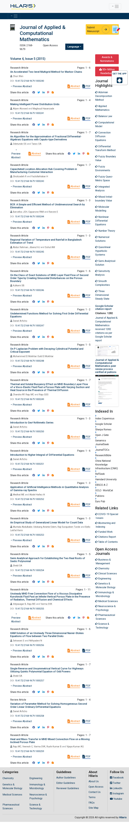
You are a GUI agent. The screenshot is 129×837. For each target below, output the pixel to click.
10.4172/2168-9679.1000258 (29, 716)
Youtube (117, 798)
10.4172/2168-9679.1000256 (29, 645)
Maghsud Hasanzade (43, 108)
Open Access (96, 786)
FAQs (92, 802)
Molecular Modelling (102, 208)
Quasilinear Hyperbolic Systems (103, 251)
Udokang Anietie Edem (44, 527)
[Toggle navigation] (115, 6)
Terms (92, 797)
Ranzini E (53, 212)
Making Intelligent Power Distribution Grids (34, 104)
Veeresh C (27, 746)
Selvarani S (18, 640)
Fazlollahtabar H (39, 176)
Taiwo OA (36, 144)
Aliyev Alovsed (20, 108)
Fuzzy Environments (102, 168)
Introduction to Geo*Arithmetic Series (31, 422)
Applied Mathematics (102, 108)
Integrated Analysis (102, 188)
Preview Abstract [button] (22, 86)
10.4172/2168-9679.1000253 (29, 535)
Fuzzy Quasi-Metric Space (104, 178)
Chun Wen (18, 76)
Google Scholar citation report (104, 307)
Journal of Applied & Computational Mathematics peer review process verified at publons (107, 366)
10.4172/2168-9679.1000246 (29, 290)
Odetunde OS (19, 144)
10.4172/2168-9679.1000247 (29, 325)
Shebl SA (17, 565)
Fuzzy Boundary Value (105, 158)
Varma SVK (46, 604)
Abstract (75, 86)
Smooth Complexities (102, 283)
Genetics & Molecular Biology (12, 786)
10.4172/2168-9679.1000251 (29, 464)
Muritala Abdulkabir (22, 527)
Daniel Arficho (20, 321)
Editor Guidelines (65, 782)
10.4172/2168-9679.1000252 (29, 499)
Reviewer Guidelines (67, 788)
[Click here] (23, 6)
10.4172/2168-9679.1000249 (29, 399)
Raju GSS (43, 394)
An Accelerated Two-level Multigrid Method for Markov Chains (46, 71)
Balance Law (105, 116)
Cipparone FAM (36, 212)
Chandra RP (19, 394)
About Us (94, 781)
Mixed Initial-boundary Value (104, 198)
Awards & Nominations (107, 59)
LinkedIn (117, 788)
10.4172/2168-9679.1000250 (29, 431)
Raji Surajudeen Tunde (69, 527)
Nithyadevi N (35, 640)
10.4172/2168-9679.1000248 (29, 361)
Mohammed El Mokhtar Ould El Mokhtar (33, 356)
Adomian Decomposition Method (103, 96)
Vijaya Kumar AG (75, 746)
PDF (87, 86)
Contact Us (95, 792)
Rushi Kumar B (54, 746)
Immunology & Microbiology (37, 786)
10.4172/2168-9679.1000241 (29, 113)
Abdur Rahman (20, 247)
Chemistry (8, 778)
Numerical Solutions (102, 239)
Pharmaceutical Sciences (11, 806)
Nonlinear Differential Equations (102, 220)
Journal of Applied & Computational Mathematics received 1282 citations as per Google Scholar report (106, 329)
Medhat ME (18, 494)
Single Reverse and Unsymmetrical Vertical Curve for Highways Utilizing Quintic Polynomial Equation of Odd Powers (47, 670)
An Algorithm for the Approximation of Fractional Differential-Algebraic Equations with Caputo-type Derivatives (45, 138)
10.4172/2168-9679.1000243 (29, 181)
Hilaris (123, 817)
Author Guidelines (66, 777)
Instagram (118, 793)
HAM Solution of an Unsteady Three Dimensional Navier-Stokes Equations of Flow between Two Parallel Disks (47, 635)
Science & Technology (35, 806)
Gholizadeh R (19, 176)
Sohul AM (50, 247)
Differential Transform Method (105, 148)
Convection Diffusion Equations (103, 136)
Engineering (35, 778)
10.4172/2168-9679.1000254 (29, 570)
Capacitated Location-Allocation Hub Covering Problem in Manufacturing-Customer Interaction (43, 171)
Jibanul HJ (34, 247)
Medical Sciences (12, 794)
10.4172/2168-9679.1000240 (29, 81)
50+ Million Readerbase (107, 71)
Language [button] (73, 46)
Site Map (93, 807)
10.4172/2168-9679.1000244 (29, 216)
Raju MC (30, 394)
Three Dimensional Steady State (102, 295)
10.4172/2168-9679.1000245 (29, 252)
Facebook (118, 777)
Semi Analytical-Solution (105, 262)
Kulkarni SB (18, 285)
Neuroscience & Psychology (38, 796)
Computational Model (104, 124)
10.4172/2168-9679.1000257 (29, 680)
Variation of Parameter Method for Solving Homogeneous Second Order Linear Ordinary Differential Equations (48, 705)
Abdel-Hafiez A (37, 494)
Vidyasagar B (19, 604)
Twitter (116, 782)
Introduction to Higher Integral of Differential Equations (42, 454)
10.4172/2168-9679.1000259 (29, 751)
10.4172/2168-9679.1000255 (29, 608)
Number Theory (106, 230)
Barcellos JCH (20, 212)
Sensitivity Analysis (102, 273)
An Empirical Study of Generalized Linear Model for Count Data (46, 522)
